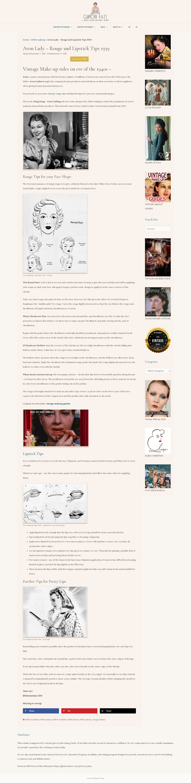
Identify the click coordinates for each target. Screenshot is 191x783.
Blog (103, 27)
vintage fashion (99, 719)
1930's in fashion (32, 719)
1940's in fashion (60, 719)
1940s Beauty (73, 719)
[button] (129, 27)
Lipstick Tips (33, 453)
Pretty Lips (57, 581)
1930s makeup (46, 719)
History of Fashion (61, 27)
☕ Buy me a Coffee (79, 59)
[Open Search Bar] (136, 27)
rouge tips (61, 93)
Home (26, 39)
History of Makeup (85, 27)
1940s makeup (38, 39)
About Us (117, 27)
